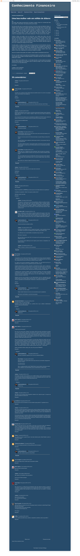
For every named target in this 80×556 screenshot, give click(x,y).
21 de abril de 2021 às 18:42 (23, 495)
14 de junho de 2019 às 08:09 (27, 200)
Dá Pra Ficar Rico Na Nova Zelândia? (61, 254)
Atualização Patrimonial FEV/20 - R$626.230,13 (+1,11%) (61, 121)
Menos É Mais (58, 262)
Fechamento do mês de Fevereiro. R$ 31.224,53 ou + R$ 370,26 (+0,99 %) (61, 270)
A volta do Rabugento (59, 75)
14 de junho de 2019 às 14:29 (33, 220)
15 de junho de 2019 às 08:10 (29, 358)
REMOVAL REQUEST (59, 117)
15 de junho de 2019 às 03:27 (33, 353)
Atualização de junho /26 (59, 55)
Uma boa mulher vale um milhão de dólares (61, 25)
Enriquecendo (58, 224)
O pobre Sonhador (59, 279)
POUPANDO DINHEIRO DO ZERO (61, 283)
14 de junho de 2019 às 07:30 (29, 301)
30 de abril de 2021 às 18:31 (26, 503)
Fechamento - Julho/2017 (59, 251)
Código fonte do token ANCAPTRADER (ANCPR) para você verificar (61, 104)
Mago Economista (18, 503)
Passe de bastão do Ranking (60, 175)
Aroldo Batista (58, 64)
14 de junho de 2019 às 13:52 (33, 126)
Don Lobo (57, 248)
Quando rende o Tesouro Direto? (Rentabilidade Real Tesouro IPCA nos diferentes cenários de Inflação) (61, 99)
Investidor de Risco (59, 164)
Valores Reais (58, 40)
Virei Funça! (57, 246)
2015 (57, 35)
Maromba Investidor (59, 201)
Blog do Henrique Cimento (60, 253)
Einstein (57, 265)
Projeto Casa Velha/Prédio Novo (60, 173)
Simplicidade (58, 84)
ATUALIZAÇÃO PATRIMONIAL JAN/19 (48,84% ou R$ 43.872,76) (61, 183)
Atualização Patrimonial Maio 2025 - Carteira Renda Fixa (61, 82)
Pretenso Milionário (59, 259)
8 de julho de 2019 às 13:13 (28, 131)
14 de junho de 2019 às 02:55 (23, 80)
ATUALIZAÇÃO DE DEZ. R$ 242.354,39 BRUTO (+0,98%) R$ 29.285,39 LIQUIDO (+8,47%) (61, 285)
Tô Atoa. (57, 303)
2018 (57, 30)
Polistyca (16, 435)
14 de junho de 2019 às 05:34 (23, 185)
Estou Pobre (58, 293)
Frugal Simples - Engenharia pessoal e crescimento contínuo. (61, 127)
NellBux (16, 516)
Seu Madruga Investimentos (61, 229)
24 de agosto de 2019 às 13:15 (33, 451)
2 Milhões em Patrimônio (59, 90)
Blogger (45, 547)
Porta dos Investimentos (60, 209)
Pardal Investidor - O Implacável (61, 271)
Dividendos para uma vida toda (61, 54)
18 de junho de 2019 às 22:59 (25, 400)
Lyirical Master (21, 131)
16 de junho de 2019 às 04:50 (33, 384)
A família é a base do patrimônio (18, 67)
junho (58, 23)
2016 (57, 33)
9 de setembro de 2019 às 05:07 (26, 459)
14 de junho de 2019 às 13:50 (33, 102)
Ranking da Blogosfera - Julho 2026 (61, 46)
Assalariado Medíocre (60, 256)
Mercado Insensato (59, 250)
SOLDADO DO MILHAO (19, 301)
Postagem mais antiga (46, 539)
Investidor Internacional (60, 107)
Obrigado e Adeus (58, 111)
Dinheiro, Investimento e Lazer (61, 97)
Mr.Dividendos (58, 168)
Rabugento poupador (59, 74)
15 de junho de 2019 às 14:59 (23, 374)
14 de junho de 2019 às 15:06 (27, 227)
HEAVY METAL (18, 319)
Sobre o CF (20, 12)
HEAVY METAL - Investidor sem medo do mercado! (61, 66)
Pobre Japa (58, 90)
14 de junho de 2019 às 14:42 (33, 311)
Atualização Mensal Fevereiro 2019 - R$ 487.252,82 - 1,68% (61, 170)
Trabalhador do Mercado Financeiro (60, 186)
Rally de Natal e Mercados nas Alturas (61, 151)
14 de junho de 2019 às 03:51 (27, 88)
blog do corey (58, 110)
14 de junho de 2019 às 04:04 (23, 110)
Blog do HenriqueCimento (39, 12)
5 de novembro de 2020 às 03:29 (24, 473)
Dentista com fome (59, 299)
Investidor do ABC (21, 211)
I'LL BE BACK (58, 194)
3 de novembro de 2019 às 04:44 (26, 466)
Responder (16, 85)
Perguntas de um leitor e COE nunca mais (61, 28)
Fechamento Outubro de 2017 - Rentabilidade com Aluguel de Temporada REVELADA (60, 242)
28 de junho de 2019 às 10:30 (26, 423)
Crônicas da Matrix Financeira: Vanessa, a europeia (60, 231)
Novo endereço (58, 260)
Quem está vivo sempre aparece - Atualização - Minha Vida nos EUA (61, 273)
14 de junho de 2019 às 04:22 (23, 167)
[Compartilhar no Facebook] (33, 73)
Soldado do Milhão (59, 50)
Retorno (57, 266)
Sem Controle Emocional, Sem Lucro (61, 191)
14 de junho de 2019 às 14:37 (33, 288)
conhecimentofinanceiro (22, 102)
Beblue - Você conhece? (59, 219)
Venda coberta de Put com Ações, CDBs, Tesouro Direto (61, 62)
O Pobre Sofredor (59, 245)
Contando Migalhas (59, 193)
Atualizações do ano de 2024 (60, 88)
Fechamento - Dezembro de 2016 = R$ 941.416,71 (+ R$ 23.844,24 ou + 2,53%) (61, 290)
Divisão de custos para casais (17, 68)
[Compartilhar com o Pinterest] (34, 73)
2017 (57, 32)
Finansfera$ (58, 198)
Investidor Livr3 (59, 196)
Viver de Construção (59, 205)
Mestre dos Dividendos (60, 221)
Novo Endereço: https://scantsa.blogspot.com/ (60, 156)
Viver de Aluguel (18, 459)
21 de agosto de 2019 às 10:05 (29, 443)
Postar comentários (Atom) (19, 541)
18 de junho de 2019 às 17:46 (23, 392)
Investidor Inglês (59, 60)
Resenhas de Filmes (28, 12)
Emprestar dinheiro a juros (60, 249)
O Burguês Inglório (59, 117)
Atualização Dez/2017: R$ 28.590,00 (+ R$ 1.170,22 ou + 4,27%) (61, 238)
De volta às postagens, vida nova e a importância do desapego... (61, 179)
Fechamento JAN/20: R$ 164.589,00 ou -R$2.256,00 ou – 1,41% (61, 134)
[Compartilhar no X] (32, 73)
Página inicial (13, 12)
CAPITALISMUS (59, 150)
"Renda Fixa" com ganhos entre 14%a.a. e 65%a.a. (60, 166)
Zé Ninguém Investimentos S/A (61, 123)
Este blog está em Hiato (59, 159)
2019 (57, 21)
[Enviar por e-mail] (29, 73)
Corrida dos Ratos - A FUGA (61, 181)
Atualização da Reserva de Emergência (61, 124)
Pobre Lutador (58, 297)
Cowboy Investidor (18, 88)
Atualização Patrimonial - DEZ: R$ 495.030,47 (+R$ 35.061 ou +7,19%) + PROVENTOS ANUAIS (61, 139)
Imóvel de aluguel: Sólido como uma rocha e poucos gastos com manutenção (61, 94)
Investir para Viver (59, 70)
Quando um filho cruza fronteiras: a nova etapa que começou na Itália (61, 72)
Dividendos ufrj (17, 423)
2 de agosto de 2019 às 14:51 (23, 435)
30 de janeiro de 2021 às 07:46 (25, 482)
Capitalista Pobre (59, 113)
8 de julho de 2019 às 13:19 (28, 149)
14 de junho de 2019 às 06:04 (26, 254)
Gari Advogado (58, 77)
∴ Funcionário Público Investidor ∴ (60, 137)
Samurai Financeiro (59, 177)
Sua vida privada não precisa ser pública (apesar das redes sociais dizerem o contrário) (60, 42)
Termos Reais (58, 190)
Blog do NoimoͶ (59, 236)
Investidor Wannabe (59, 147)
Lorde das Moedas (59, 161)
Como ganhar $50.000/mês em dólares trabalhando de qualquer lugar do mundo (61, 226)
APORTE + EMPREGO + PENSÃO (61, 300)
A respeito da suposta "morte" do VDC (61, 197)
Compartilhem (58, 298)
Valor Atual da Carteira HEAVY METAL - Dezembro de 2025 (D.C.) (61, 69)
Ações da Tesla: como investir (60, 108)
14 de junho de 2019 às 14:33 (26, 319)
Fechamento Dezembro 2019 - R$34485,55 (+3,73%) (60, 149)
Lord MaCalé (17, 400)
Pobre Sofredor (17, 254)
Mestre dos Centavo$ (59, 158)
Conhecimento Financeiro (33, 5)
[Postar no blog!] (31, 73)
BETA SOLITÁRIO (59, 275)
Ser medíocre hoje (58, 257)
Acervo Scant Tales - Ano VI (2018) (61, 154)
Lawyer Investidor (59, 132)
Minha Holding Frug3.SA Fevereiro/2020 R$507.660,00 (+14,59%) (60, 129)
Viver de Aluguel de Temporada (61, 240)
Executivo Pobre (59, 119)
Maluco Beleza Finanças (60, 45)
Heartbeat (57, 58)
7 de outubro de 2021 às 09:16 (23, 516)
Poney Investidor (59, 57)
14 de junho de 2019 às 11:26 (30, 211)
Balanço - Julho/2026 (59, 48)
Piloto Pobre (58, 268)
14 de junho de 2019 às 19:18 (26, 326)
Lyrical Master (58, 92)
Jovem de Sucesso (59, 174)
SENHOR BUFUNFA (59, 218)
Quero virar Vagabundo (60, 47)
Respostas (18, 100)
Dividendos (58, 80)
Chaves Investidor (59, 302)
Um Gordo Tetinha (59, 102)
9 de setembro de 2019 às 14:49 (27, 245)
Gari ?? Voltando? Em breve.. (60, 78)
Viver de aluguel (59, 172)
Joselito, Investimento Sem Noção (60, 143)
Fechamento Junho (58, 263)
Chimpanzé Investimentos (19, 443)
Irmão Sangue (17, 482)
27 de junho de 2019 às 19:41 (23, 407)
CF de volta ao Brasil (59, 234)
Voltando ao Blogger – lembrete (60, 85)
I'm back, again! (58, 162)
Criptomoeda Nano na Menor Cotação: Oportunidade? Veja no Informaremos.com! (61, 211)
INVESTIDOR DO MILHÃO (61, 288)
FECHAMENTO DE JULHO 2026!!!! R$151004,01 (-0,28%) (60, 52)
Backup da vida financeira (59, 199)
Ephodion (57, 214)
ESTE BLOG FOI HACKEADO (61, 280)
